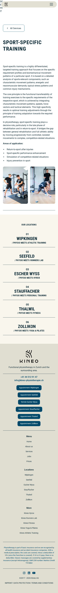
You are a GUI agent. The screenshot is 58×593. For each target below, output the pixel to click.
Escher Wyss (29, 485)
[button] (51, 4)
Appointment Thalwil (29, 416)
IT (1, 11)
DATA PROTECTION (22, 583)
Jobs (29, 456)
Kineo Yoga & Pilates (29, 528)
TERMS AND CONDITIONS (42, 583)
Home (29, 441)
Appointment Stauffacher (29, 409)
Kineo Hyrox (29, 513)
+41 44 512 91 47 (29, 377)
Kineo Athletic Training (29, 533)
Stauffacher (29, 490)
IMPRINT (8, 583)
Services (29, 451)
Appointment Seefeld (29, 395)
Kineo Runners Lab (29, 518)
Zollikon (29, 500)
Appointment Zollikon (29, 423)
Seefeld (29, 480)
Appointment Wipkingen (29, 388)
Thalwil (29, 495)
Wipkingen (29, 475)
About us (29, 446)
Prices (29, 461)
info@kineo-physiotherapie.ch (29, 380)
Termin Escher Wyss (29, 402)
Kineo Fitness (29, 523)
